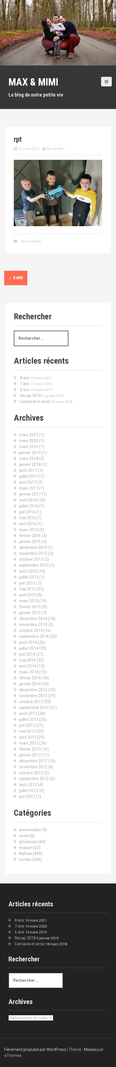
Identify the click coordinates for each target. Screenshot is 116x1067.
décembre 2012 (33, 761)
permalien (32, 241)
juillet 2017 (28, 476)
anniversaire (30, 830)
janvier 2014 (30, 684)
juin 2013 (27, 725)
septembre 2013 (34, 707)
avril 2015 (27, 595)
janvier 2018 (30, 464)
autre (24, 835)
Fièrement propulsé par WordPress (35, 1049)
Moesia (90, 1049)
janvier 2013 (30, 755)
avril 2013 (27, 737)
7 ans (25, 383)
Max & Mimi (33, 82)
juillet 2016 (28, 506)
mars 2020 (28, 440)
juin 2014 (27, 654)
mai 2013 (27, 731)
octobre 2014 (31, 630)
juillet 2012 (28, 790)
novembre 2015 (33, 553)
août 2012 (28, 784)
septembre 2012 (34, 778)
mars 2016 (28, 529)
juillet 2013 (28, 719)
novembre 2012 (33, 767)
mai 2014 (27, 660)
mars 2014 (28, 672)
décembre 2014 (33, 618)
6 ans (25, 389)
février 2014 (30, 678)
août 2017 (28, 470)
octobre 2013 (31, 701)
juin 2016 (27, 512)
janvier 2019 (30, 452)
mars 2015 (28, 601)
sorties (25, 859)
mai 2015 (27, 589)
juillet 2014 (28, 648)
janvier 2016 (30, 541)
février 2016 (30, 535)
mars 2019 (28, 446)
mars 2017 (28, 488)
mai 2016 (27, 518)
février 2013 (30, 749)
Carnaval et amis (35, 401)
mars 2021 (28, 435)
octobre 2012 (31, 773)
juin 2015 (27, 583)
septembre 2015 (34, 565)
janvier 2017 (30, 494)
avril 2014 (27, 666)
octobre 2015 (31, 559)
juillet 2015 (28, 577)
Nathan (25, 853)
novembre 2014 (33, 624)
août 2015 (28, 571)
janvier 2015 (30, 612)
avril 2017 (27, 482)
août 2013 (28, 713)
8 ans (15, 278)
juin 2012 (27, 796)
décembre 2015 (33, 547)
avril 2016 (27, 524)
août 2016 (28, 500)
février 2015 (30, 607)
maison (25, 847)
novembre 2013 (33, 695)
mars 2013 (28, 743)
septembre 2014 (34, 636)
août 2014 (28, 642)
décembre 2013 (33, 690)
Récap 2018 (30, 395)
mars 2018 (28, 458)
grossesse (28, 841)
